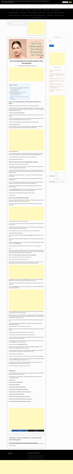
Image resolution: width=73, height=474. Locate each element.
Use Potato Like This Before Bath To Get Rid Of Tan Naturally (19, 396)
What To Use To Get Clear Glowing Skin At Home (18, 92)
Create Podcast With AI (59, 15)
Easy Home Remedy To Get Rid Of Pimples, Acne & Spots (18, 389)
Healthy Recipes (46, 9)
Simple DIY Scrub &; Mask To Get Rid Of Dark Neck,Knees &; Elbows (20, 398)
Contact (18, 9)
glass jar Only (17, 242)
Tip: (12, 95)
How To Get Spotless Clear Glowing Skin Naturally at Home (19, 87)
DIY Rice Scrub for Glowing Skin (14, 384)
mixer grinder (30, 235)
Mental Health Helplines (56, 9)
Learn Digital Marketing (14, 12)
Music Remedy (10, 453)
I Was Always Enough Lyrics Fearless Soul (56, 78)
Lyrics (22, 9)
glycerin (16, 358)
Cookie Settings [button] (65, 2)
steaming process (17, 286)
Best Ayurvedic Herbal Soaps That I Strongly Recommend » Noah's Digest (24, 442)
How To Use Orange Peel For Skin (15, 93)
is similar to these (18, 243)
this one (36, 346)
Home (13, 9)
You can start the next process (16, 94)
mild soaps (13, 341)
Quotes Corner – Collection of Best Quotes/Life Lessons (33, 15)
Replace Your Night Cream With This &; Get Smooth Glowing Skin (20, 391)
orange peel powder (16, 189)
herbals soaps (21, 344)
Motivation (27, 9)
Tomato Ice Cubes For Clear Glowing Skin (16, 382)
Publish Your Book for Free (14, 15)
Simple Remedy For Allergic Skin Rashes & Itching (17, 386)
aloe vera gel (18, 347)
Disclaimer (11, 97)
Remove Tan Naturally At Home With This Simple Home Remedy (20, 401)
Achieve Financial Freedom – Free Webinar (55, 12)
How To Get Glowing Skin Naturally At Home (16, 394)
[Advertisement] (36, 28)
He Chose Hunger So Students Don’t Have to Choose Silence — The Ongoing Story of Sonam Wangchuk (57, 75)
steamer (25, 279)
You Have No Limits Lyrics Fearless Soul (55, 84)
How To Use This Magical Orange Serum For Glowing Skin (20, 96)
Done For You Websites (32, 12)
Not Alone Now (33, 65)
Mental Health (50, 15)
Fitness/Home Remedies (36, 9)
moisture (32, 346)
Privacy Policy (42, 12)
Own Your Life (23, 12)
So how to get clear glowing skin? (16, 88)
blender (24, 235)
